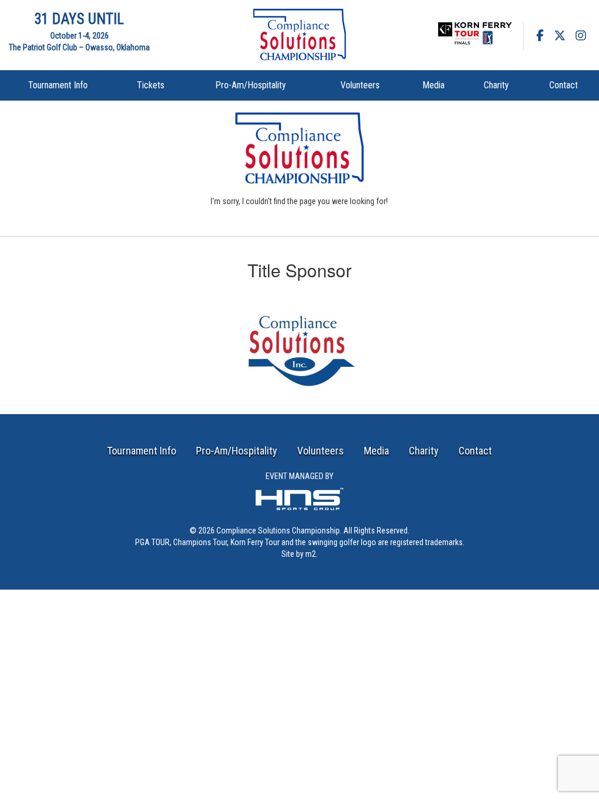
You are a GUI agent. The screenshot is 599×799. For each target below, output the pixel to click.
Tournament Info (58, 85)
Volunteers (360, 85)
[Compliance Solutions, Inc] (299, 344)
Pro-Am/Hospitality (250, 85)
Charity (496, 85)
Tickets (150, 85)
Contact (563, 85)
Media (433, 85)
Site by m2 (298, 554)
